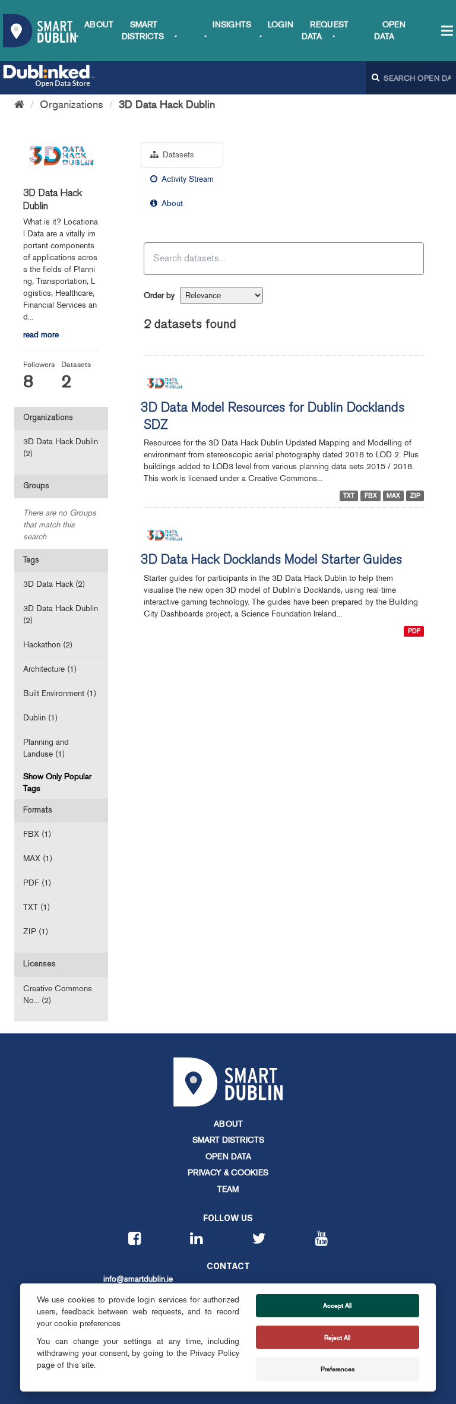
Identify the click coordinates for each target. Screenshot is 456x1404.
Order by (159, 295)
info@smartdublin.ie (138, 1279)
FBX (371, 495)
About (98, 25)
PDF (414, 631)
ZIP (415, 495)
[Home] (19, 104)
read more (41, 335)
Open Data (228, 1157)
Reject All (337, 1337)
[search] (406, 258)
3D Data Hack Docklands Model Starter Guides (271, 560)
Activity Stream (186, 179)
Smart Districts (228, 1140)
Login (280, 25)
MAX (393, 495)
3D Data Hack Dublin (167, 104)
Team (228, 1189)
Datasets (177, 155)
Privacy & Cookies (228, 1173)
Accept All (337, 1305)
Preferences (337, 1369)
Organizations (71, 104)
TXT (348, 495)
